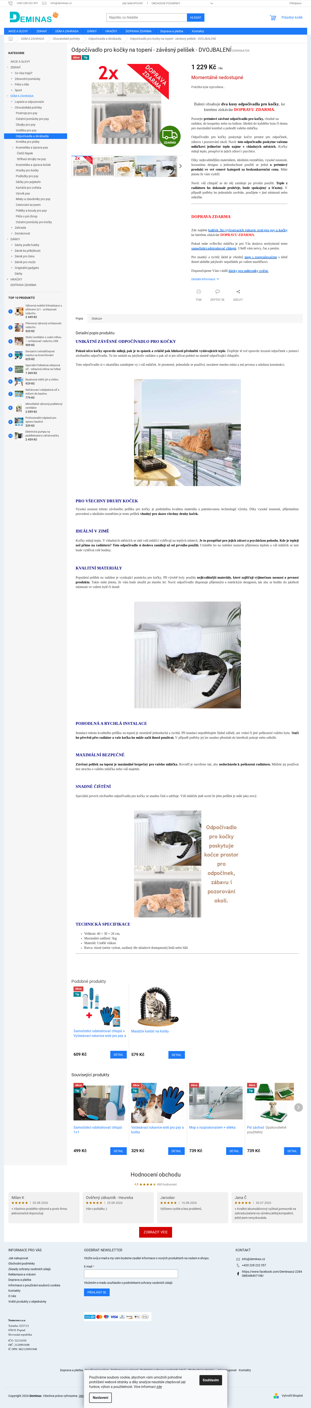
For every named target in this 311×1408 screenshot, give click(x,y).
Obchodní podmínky (166, 3)
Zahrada (20, 227)
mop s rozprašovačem (261, 257)
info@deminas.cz (253, 1259)
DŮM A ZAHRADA (22, 96)
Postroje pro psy (26, 113)
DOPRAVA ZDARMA (23, 285)
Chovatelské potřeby (28, 107)
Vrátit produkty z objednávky (27, 1301)
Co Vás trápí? (23, 73)
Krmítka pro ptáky (28, 141)
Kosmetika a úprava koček (33, 165)
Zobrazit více (156, 1232)
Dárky (18, 273)
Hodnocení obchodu (156, 1174)
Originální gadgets (27, 268)
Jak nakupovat (132, 3)
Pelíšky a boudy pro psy (31, 210)
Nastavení (100, 1398)
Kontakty (14, 1290)
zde (159, 1387)
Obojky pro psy (25, 124)
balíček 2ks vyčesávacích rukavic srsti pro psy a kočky (247, 230)
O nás (12, 1296)
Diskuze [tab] (97, 318)
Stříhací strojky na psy (31, 159)
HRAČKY (16, 279)
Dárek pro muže (25, 262)
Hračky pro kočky (27, 170)
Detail (118, 1151)
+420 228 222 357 (254, 1265)
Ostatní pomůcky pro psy (32, 119)
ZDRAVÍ (15, 67)
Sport (18, 90)
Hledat (195, 17)
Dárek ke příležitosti (27, 250)
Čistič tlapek (25, 153)
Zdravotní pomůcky (27, 79)
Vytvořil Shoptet (292, 1395)
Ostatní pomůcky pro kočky (34, 222)
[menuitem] (18, 31)
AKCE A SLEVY (20, 61)
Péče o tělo (22, 84)
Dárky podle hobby (27, 245)
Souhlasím (211, 1380)
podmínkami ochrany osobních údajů (148, 1282)
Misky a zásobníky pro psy (33, 199)
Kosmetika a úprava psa (32, 147)
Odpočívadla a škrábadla (32, 136)
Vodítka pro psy (26, 130)
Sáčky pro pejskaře (28, 182)
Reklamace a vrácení (21, 1274)
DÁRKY (15, 239)
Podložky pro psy (27, 176)
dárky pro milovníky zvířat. (248, 271)
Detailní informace (203, 279)
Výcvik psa (23, 193)
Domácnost (22, 233)
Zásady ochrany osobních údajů (29, 1269)
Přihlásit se (96, 1292)
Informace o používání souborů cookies (34, 1285)
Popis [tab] (79, 318)
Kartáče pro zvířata (28, 187)
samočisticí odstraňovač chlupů (213, 248)
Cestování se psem (28, 204)
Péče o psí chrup (26, 216)
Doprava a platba (19, 1279)
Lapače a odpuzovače (29, 101)
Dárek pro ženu (25, 256)
